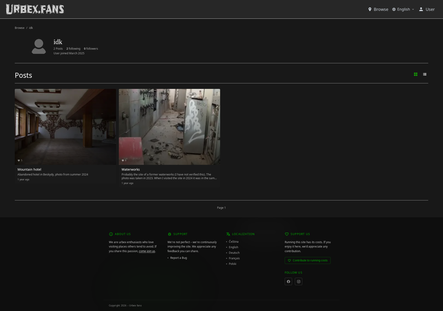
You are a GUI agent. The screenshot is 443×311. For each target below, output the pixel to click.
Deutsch (234, 253)
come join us (147, 251)
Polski (232, 264)
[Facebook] (288, 281)
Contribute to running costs (310, 260)
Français (234, 258)
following (73, 49)
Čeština (234, 242)
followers (91, 49)
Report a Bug (178, 258)
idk (31, 28)
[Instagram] (298, 281)
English (403, 9)
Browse (381, 9)
